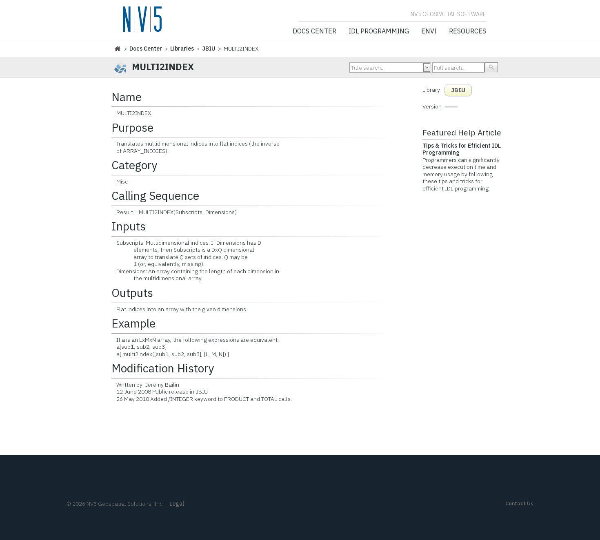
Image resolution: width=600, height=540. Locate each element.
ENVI (429, 31)
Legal (176, 503)
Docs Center (314, 31)
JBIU (209, 48)
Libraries (182, 48)
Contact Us (519, 503)
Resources (467, 31)
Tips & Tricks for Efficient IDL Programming (461, 149)
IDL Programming (379, 31)
